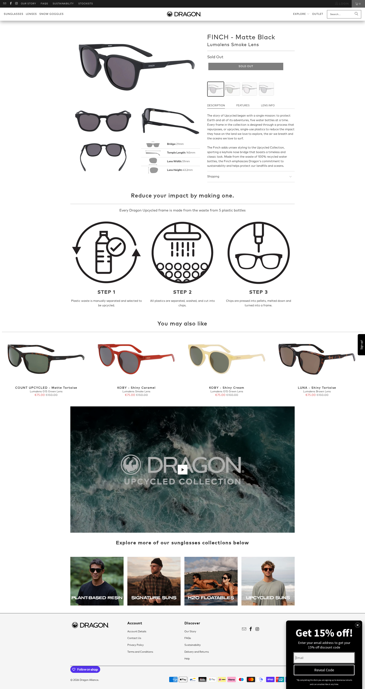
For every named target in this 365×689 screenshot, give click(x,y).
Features (243, 105)
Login (343, 3)
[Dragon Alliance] (183, 14)
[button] (301, 14)
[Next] (354, 367)
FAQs (44, 4)
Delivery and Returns (196, 652)
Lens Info (268, 105)
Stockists (85, 4)
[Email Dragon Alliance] (4, 3)
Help (187, 659)
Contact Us (134, 638)
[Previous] (11, 367)
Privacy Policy (135, 645)
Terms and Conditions (140, 652)
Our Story (28, 4)
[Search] (356, 14)
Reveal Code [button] (324, 670)
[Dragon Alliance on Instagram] (16, 3)
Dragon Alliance (89, 680)
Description (216, 105)
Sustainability (63, 4)
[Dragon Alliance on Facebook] (10, 3)
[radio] (215, 89)
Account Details (136, 631)
